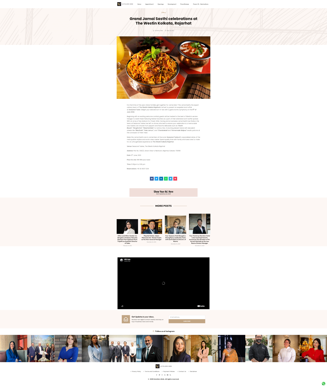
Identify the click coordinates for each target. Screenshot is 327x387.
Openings (161, 4)
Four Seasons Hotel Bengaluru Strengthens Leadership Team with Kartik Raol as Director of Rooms (175, 238)
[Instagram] (162, 375)
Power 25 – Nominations (200, 4)
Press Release (184, 4)
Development (172, 4)
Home (139, 4)
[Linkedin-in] (165, 375)
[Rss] (170, 375)
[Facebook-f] (156, 375)
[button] (152, 179)
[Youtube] (167, 375)
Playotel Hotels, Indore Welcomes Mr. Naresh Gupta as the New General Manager (151, 237)
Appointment (149, 4)
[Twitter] (159, 375)
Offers (163, 12)
